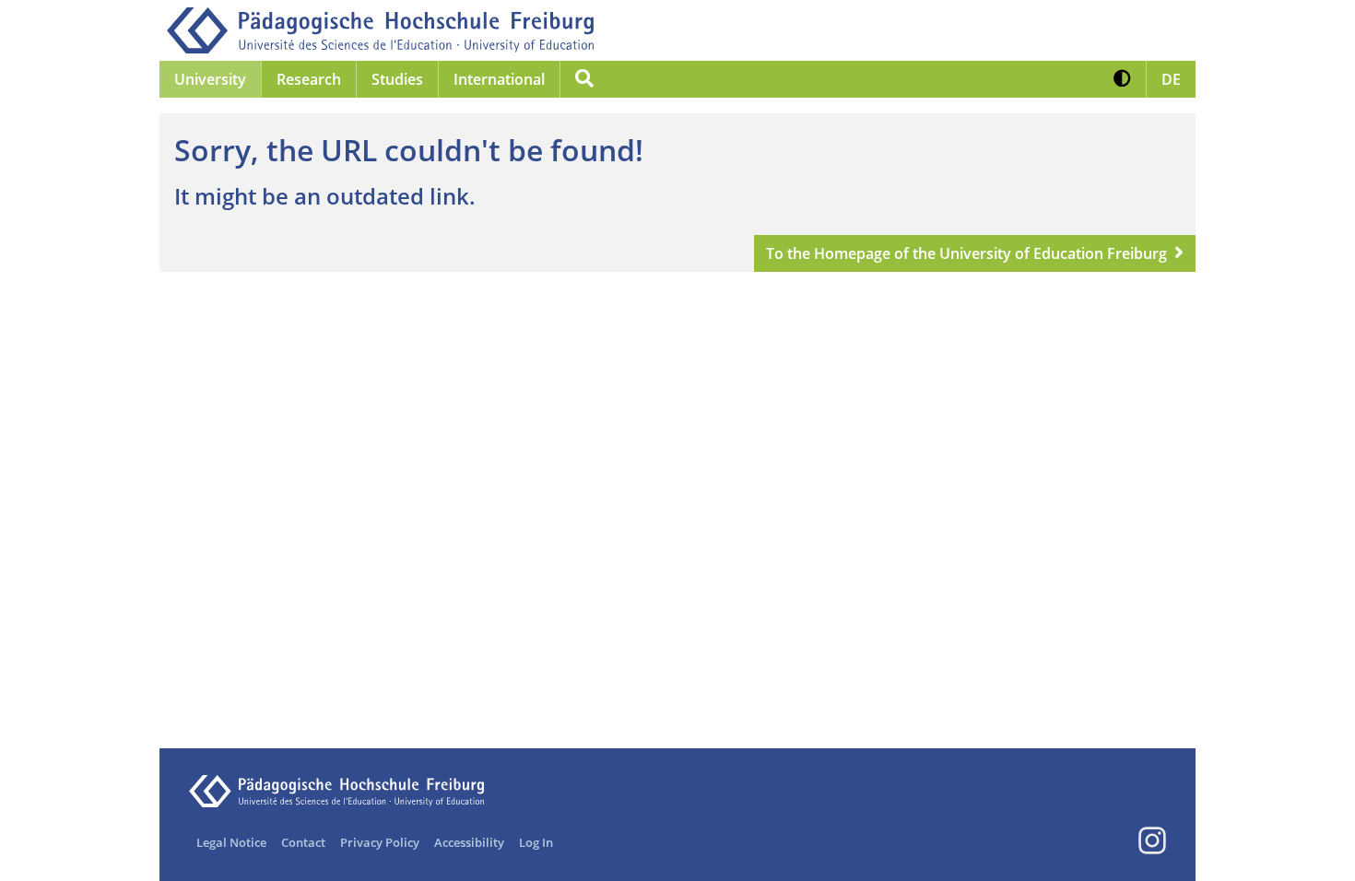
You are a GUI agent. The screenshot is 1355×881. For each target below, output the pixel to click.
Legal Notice (231, 842)
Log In (536, 842)
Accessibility (469, 842)
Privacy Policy (379, 842)
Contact (303, 842)
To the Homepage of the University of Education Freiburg (966, 253)
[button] (1122, 79)
